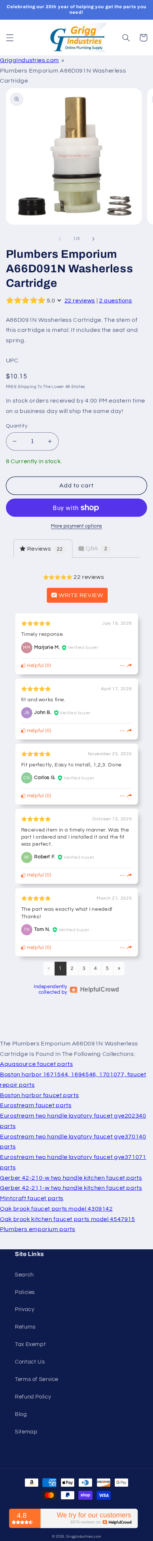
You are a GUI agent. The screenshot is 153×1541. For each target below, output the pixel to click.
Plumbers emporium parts (37, 1229)
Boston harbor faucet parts (39, 1095)
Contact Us (30, 1362)
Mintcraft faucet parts (32, 1198)
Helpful (35, 665)
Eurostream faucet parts (36, 1105)
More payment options (76, 526)
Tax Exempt (30, 1344)
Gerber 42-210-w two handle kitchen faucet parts (71, 1178)
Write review (80, 595)
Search (24, 1275)
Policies (25, 1292)
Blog (21, 1414)
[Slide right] (93, 239)
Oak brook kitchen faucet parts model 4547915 (67, 1219)
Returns (25, 1327)
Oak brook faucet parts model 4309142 (56, 1209)
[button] (9, 37)
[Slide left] (60, 239)
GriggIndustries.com (29, 60)
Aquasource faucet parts (36, 1064)
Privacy (24, 1309)
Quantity (16, 426)
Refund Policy (33, 1397)
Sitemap (26, 1432)
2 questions (115, 301)
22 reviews (80, 301)
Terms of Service (36, 1379)
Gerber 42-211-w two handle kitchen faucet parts (71, 1188)
